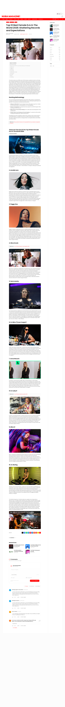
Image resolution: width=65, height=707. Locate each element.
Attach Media (14, 574)
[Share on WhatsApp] (26, 533)
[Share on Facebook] (24, 533)
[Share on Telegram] (28, 533)
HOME (3, 19)
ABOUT (7, 19)
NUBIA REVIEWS (34, 19)
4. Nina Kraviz (12, 69)
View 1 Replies (15, 627)
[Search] (62, 19)
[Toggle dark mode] (62, 13)
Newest (27, 586)
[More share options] (40, 533)
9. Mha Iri (11, 75)
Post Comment (35, 580)
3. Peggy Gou (12, 68)
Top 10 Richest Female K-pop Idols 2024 (20, 394)
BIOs (18, 19)
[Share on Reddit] (34, 533)
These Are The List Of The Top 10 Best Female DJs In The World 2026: (20, 65)
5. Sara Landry (12, 70)
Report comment (23, 597)
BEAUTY (29, 19)
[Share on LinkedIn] (32, 533)
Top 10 (16, 22)
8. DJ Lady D (11, 74)
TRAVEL (22, 19)
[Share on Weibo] (36, 533)
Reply (18, 597)
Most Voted (32, 586)
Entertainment (12, 22)
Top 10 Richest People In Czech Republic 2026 (21, 246)
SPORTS (25, 19)
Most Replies (38, 586)
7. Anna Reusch (12, 73)
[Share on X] (22, 533)
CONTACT (11, 19)
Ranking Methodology (13, 64)
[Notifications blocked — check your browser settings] (60, 19)
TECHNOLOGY (40, 19)
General (8, 22)
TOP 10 (15, 19)
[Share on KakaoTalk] (38, 533)
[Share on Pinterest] (30, 533)
